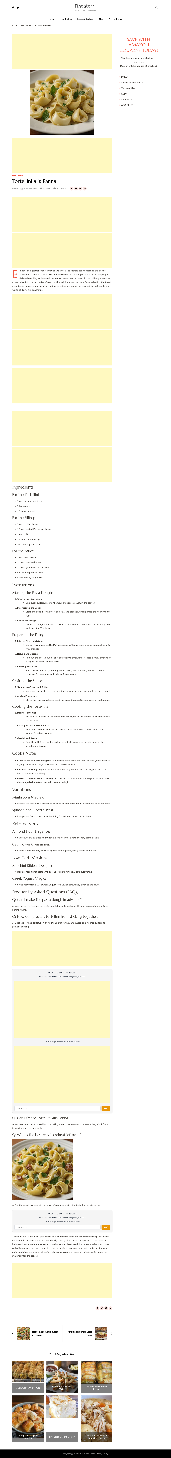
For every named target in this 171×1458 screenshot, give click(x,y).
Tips (101, 19)
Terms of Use (128, 88)
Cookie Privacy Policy (132, 82)
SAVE (106, 1108)
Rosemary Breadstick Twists (62, 1387)
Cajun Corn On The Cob (28, 1387)
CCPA (124, 93)
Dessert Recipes (85, 19)
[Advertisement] (62, 51)
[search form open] (156, 8)
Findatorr (84, 6)
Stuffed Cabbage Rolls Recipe (97, 1387)
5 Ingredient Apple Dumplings (28, 1436)
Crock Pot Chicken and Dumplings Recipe (96, 1436)
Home (51, 19)
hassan (15, 188)
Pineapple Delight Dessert (62, 1436)
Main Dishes (66, 19)
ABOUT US (127, 105)
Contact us (126, 99)
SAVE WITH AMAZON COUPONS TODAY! (139, 45)
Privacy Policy (115, 19)
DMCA (124, 76)
